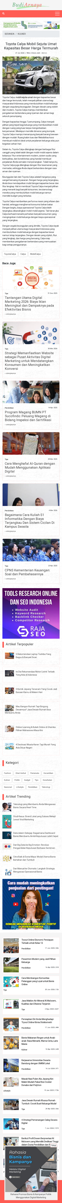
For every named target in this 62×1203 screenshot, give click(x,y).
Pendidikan (9, 408)
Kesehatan (47, 780)
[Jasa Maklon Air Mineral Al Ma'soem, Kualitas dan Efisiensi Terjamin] (13, 1003)
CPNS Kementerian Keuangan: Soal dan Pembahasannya (27, 572)
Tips (6, 294)
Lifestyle (20, 787)
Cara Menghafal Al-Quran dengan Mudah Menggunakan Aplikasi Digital (30, 467)
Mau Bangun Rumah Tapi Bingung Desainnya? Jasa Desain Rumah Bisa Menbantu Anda (28, 709)
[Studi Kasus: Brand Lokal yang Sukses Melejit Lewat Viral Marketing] (9, 821)
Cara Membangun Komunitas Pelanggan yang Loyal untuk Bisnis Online (38, 981)
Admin (44, 53)
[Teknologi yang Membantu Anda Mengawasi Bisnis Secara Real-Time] (9, 807)
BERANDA (9, 34)
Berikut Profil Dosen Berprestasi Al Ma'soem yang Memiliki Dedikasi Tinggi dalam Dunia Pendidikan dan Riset (40, 1141)
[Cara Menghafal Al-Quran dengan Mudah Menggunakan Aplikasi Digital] (31, 450)
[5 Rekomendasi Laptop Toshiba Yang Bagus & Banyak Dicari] (12, 655)
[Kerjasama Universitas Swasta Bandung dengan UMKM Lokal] (13, 1065)
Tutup (53, 1145)
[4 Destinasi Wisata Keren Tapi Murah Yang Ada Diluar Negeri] (12, 746)
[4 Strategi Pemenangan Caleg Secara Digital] (13, 1123)
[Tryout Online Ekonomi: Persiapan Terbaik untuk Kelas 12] (13, 945)
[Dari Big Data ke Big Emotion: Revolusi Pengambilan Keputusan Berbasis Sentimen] (9, 846)
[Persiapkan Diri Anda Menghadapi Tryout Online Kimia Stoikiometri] (13, 1024)
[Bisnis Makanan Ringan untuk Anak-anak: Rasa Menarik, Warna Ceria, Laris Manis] (13, 1042)
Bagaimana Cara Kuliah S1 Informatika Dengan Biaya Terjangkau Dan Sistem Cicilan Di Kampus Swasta (29, 520)
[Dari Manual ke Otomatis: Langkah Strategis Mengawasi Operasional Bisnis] (9, 871)
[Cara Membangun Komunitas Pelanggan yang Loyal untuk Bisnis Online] (13, 981)
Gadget (27, 780)
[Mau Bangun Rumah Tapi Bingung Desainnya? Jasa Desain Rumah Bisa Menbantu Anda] (12, 708)
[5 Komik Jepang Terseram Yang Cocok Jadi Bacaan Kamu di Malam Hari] (12, 690)
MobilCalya (35, 254)
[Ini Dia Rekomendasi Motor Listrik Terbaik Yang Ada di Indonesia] (12, 673)
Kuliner (7, 780)
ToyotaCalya (10, 254)
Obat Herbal (20, 773)
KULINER (22, 34)
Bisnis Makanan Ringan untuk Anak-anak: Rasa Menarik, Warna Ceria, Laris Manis (40, 1041)
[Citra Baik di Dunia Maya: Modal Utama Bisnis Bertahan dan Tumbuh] (9, 858)
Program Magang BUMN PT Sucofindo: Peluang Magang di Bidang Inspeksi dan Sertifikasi (28, 416)
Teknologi (46, 787)
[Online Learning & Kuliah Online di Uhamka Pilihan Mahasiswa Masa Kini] (12, 728)
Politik (17, 780)
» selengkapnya (10, 314)
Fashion (7, 773)
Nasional (8, 787)
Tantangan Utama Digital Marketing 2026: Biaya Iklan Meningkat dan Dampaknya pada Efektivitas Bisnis (29, 303)
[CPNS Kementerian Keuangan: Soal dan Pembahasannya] (31, 557)
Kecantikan (48, 773)
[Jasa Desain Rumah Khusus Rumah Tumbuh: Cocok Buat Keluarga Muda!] (13, 1104)
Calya (23, 254)
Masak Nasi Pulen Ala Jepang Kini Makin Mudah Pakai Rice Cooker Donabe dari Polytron (37, 1082)
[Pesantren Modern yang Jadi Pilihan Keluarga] (13, 965)
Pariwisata (34, 773)
